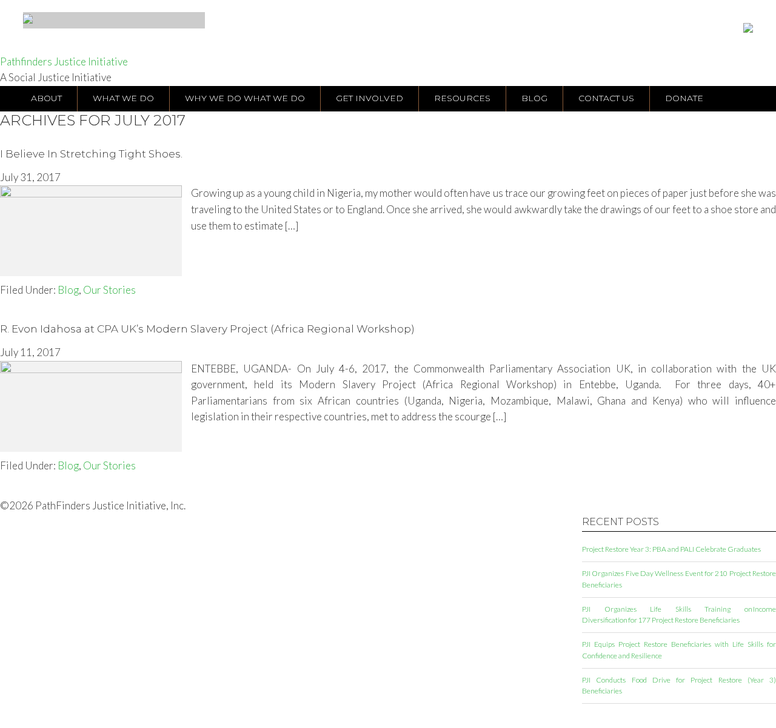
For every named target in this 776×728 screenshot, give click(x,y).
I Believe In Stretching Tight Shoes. (91, 154)
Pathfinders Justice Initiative (64, 61)
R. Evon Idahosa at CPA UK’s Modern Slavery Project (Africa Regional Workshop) (207, 329)
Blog (68, 289)
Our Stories (109, 289)
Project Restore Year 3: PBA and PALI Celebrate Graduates (671, 549)
